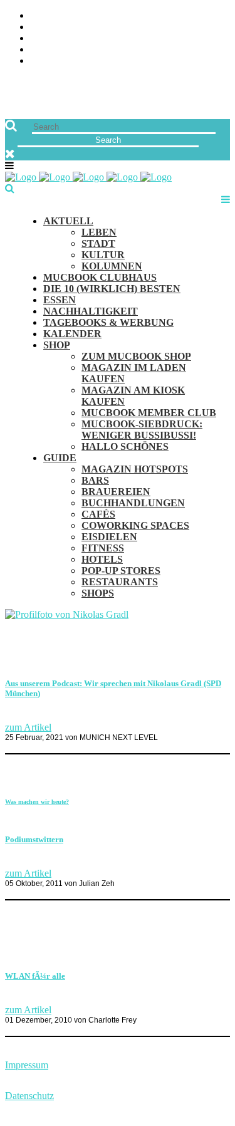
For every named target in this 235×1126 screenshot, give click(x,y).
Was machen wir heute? (37, 801)
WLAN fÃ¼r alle (35, 976)
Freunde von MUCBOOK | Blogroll (145, 38)
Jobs (219, 27)
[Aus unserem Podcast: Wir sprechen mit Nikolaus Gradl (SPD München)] (66, 614)
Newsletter (200, 50)
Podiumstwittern (34, 839)
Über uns (208, 16)
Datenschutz (29, 1095)
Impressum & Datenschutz (164, 61)
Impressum (26, 1065)
